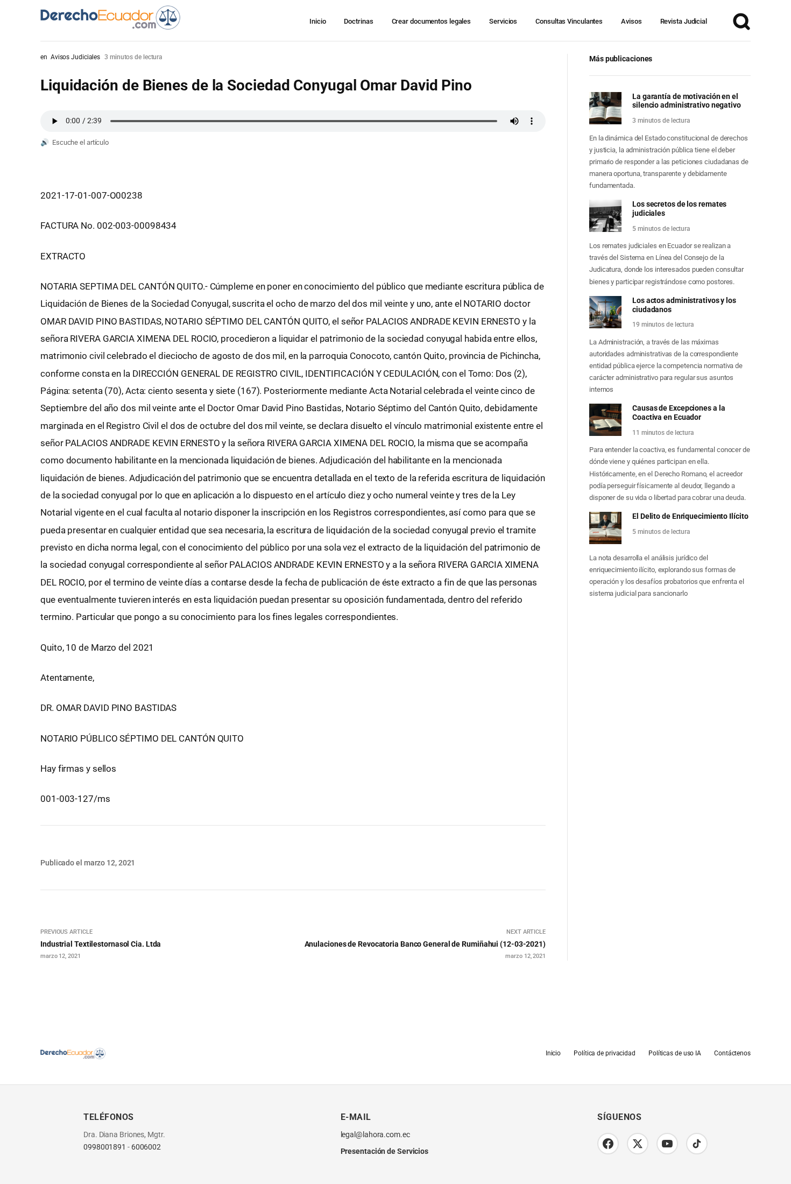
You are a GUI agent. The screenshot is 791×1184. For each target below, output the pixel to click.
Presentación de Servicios (385, 1151)
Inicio (317, 21)
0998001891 (104, 1147)
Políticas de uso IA (674, 1053)
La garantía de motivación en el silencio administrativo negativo (686, 101)
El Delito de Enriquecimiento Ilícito (690, 516)
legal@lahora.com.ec (375, 1134)
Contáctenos (732, 1053)
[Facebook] (608, 1143)
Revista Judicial (683, 21)
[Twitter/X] (637, 1143)
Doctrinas (358, 21)
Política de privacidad (604, 1053)
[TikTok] (697, 1143)
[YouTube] (667, 1143)
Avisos (631, 21)
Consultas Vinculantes (569, 21)
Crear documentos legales (431, 21)
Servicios (503, 21)
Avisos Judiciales (75, 57)
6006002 (146, 1147)
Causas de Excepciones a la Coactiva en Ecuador (678, 412)
